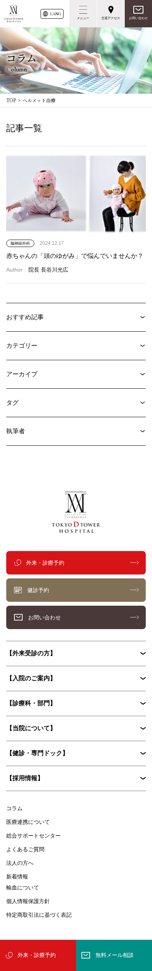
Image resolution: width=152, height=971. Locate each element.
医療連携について (28, 822)
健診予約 (38, 590)
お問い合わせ (138, 18)
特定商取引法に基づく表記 (39, 915)
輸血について (22, 887)
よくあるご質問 (25, 849)
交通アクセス (110, 18)
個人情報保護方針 (28, 901)
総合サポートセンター (33, 835)
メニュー (83, 18)
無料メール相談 (114, 955)
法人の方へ (20, 863)
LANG (55, 13)
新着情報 (17, 876)
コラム (14, 808)
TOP (11, 100)
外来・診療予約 (37, 955)
